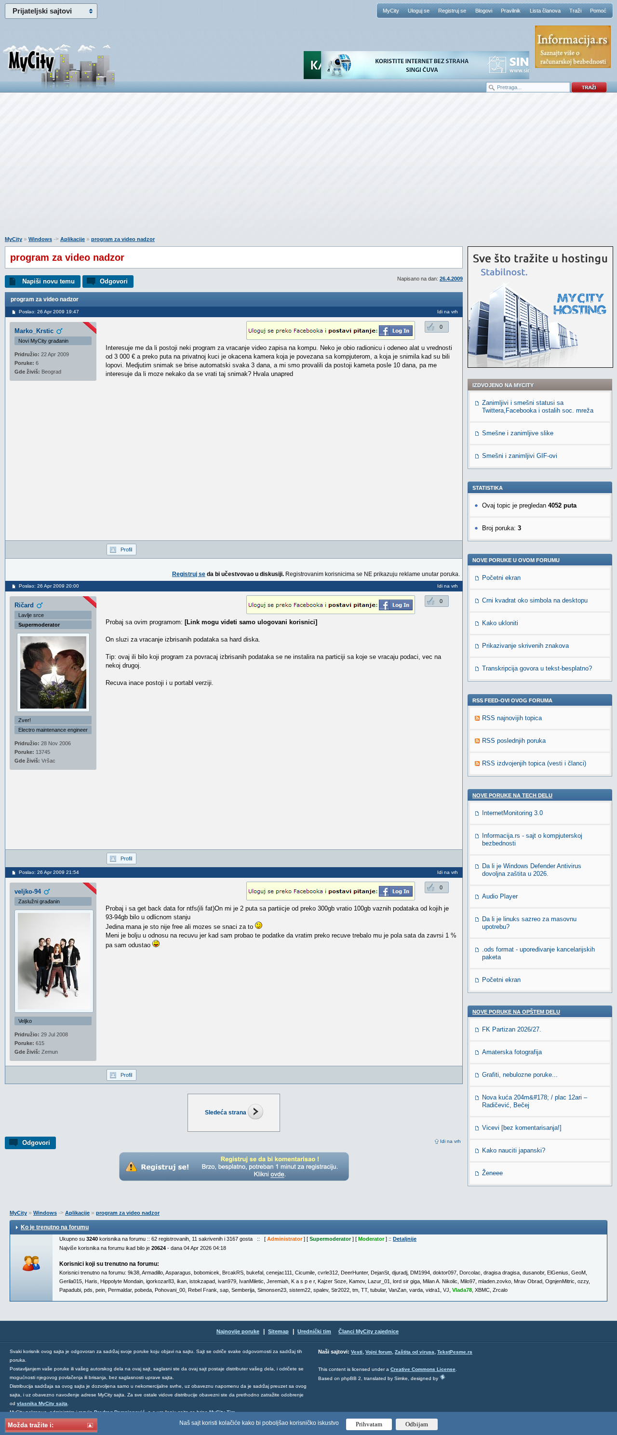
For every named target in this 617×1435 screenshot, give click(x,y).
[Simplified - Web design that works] (442, 1377)
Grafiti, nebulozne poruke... (520, 1074)
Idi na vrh (450, 1141)
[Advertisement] (308, 169)
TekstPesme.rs (454, 1352)
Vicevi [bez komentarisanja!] (522, 1127)
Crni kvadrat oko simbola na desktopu (535, 600)
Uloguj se (418, 10)
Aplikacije (72, 239)
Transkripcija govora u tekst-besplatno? (537, 668)
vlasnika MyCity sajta (42, 1403)
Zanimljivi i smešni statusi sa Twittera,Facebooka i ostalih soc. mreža (537, 406)
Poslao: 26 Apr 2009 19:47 (49, 311)
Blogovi (483, 10)
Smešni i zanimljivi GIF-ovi (519, 455)
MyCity (391, 10)
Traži (575, 10)
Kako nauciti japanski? (513, 1150)
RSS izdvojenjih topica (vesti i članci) (534, 763)
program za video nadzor (123, 239)
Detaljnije (404, 1239)
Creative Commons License (423, 1369)
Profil (126, 549)
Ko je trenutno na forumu (55, 1227)
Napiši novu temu (48, 281)
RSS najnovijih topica (512, 718)
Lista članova (545, 10)
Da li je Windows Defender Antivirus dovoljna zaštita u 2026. (531, 869)
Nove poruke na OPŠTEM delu (516, 1012)
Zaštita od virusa (414, 1352)
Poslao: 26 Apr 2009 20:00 (49, 586)
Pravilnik (511, 10)
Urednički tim (314, 1331)
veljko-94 (27, 891)
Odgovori (114, 281)
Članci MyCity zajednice (368, 1331)
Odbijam (416, 1424)
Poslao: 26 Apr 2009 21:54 (49, 872)
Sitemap (278, 1331)
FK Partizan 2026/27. (511, 1029)
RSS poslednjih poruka (514, 740)
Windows (40, 239)
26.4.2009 (451, 279)
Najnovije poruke (237, 1331)
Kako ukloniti (500, 623)
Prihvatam (369, 1424)
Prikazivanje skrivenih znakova (525, 645)
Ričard (24, 605)
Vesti (356, 1352)
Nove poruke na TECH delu (512, 795)
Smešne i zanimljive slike (517, 433)
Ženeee (492, 1173)
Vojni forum (378, 1352)
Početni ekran (501, 577)
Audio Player (500, 896)
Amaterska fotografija (512, 1052)
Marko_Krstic (34, 331)
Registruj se (452, 10)
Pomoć (598, 10)
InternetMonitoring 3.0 (512, 813)
